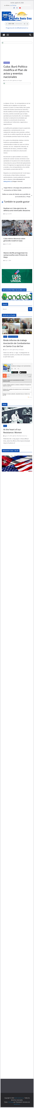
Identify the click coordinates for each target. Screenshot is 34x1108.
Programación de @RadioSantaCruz (17, 28)
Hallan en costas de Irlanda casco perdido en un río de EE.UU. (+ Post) (16, 195)
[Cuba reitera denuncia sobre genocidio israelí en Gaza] (17, 221)
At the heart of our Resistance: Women (12, 431)
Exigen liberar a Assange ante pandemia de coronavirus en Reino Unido (17, 189)
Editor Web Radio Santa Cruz (20, 436)
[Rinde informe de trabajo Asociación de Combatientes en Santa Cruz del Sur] (17, 326)
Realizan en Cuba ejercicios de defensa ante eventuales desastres (16, 209)
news (5, 425)
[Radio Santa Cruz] (4, 35)
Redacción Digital (18, 80)
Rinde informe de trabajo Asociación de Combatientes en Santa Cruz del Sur (16, 343)
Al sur (5, 336)
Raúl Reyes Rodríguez (19, 349)
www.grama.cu (7, 181)
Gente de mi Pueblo (13, 336)
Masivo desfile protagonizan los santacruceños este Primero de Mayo (15, 255)
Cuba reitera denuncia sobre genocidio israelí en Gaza (14, 239)
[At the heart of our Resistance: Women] (17, 415)
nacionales (6, 62)
